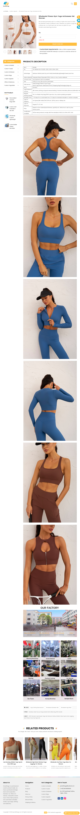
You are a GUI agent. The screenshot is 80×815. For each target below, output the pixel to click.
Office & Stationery (9, 82)
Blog (26, 791)
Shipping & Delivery (30, 802)
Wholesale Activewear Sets (52, 707)
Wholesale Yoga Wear (66, 707)
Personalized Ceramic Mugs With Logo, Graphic (13, 100)
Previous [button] (5, 754)
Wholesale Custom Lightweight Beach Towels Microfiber (13, 117)
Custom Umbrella (9, 65)
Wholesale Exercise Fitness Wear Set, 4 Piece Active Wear (40, 763)
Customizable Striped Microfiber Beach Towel (13, 126)
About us (27, 794)
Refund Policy (29, 800)
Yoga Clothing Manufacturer (37, 707)
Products (27, 789)
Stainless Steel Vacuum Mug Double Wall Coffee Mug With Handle (45, 712)
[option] (19, 32)
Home (6, 11)
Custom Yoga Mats (9, 85)
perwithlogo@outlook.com (67, 786)
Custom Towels (8, 69)
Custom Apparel (13, 11)
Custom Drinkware (9, 72)
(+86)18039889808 (65, 789)
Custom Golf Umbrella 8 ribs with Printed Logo (13, 109)
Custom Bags (8, 75)
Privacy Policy (28, 797)
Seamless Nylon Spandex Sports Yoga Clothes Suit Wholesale (64, 763)
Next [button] (75, 754)
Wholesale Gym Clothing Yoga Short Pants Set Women (15, 763)
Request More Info (57, 44)
